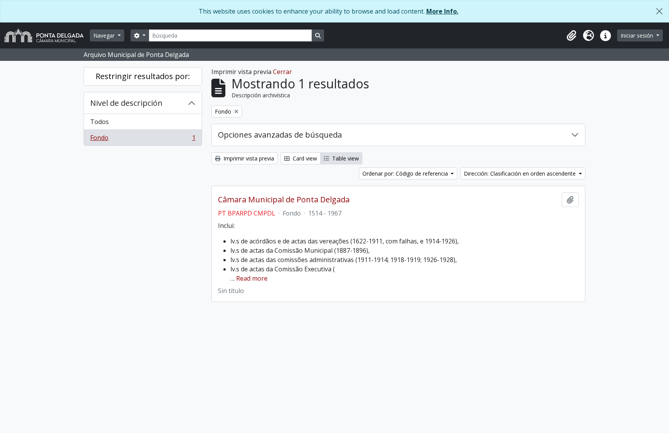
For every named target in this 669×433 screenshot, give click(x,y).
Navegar (104, 35)
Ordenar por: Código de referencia (405, 173)
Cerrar (282, 71)
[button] (571, 35)
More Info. (442, 11)
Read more (252, 278)
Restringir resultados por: (143, 76)
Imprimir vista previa (248, 158)
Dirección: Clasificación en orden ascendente (520, 173)
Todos (99, 121)
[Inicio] (47, 35)
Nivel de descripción (126, 103)
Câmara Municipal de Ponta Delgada (284, 199)
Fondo (143, 139)
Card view (304, 158)
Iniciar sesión (638, 35)
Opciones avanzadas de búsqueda (280, 134)
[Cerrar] (659, 11)
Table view (345, 158)
